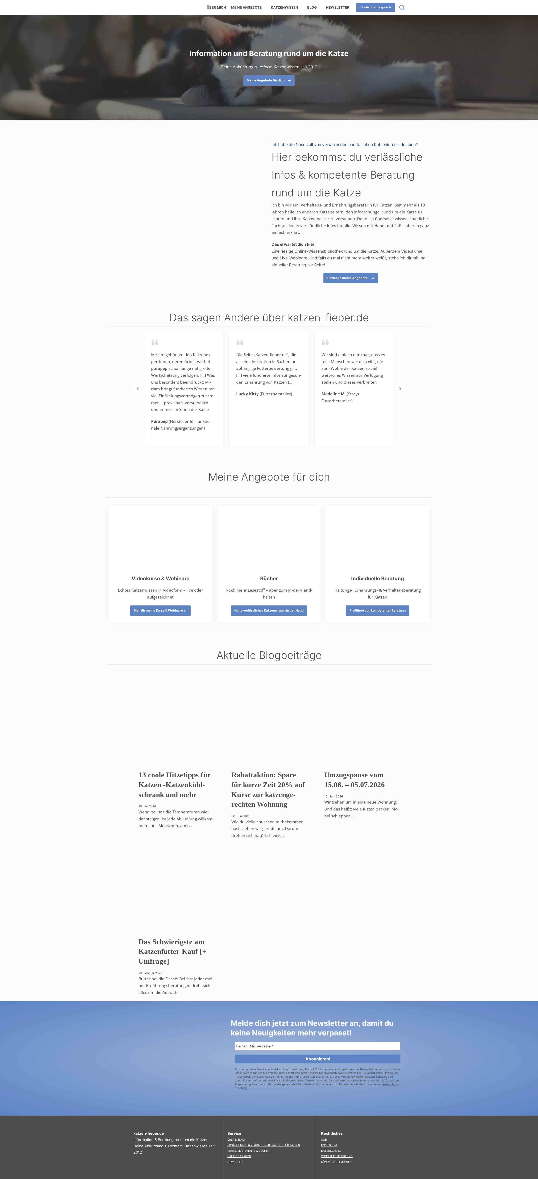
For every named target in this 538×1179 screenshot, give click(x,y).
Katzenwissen (284, 7)
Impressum (329, 1145)
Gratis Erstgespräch (375, 7)
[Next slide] (400, 388)
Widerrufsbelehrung (337, 1156)
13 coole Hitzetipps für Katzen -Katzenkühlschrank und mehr (174, 785)
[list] (269, 388)
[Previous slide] (137, 388)
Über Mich (216, 7)
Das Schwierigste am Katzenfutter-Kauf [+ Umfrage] (172, 952)
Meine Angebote (246, 7)
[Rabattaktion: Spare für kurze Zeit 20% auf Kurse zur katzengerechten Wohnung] (269, 722)
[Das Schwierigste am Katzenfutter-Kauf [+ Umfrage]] (176, 889)
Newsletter (337, 7)
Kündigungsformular (337, 1161)
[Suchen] (402, 7)
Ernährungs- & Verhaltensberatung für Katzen (263, 1145)
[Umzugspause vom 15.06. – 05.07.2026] (362, 722)
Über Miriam (236, 1139)
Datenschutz (331, 1150)
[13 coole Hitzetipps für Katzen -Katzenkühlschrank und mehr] (176, 722)
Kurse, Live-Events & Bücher (248, 1150)
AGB (324, 1139)
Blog (312, 7)
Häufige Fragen (239, 1156)
